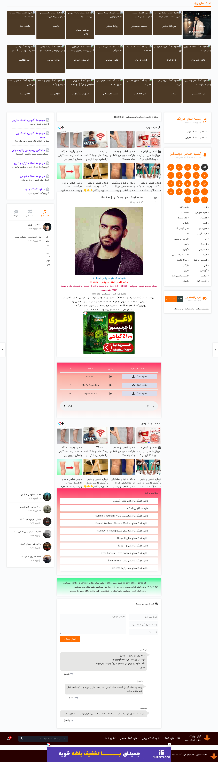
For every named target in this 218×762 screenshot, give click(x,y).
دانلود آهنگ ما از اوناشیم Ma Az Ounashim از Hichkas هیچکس (95, 591)
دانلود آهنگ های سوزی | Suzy (133, 546)
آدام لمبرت (183, 218)
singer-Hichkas (130, 583)
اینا (205, 207)
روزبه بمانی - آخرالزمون (30, 507)
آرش (185, 249)
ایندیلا (204, 244)
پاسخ (67, 674)
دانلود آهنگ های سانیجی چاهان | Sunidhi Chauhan (121, 516)
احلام (185, 223)
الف (204, 167)
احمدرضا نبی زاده (180, 276)
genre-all (142, 583)
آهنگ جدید (152, 286)
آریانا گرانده (182, 260)
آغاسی (203, 276)
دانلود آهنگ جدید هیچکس (84, 587)
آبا (206, 239)
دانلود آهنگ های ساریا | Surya (132, 538)
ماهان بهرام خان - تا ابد (30, 519)
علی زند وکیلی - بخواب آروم (28, 237)
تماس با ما (110, 738)
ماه (174, 298)
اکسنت (184, 212)
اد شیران (203, 249)
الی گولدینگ (182, 228)
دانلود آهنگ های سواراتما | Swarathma (128, 561)
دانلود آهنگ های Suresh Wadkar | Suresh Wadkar (122, 523)
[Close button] (169, 744)
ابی (186, 233)
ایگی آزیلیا (202, 233)
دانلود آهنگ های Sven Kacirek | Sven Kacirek (124, 553)
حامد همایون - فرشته (31, 556)
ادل (205, 265)
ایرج (186, 270)
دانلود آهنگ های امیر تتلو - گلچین (130, 501)
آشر (186, 244)
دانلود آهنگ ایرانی (195, 131)
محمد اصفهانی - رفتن (31, 494)
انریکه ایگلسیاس (180, 255)
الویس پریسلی (181, 239)
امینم (185, 281)
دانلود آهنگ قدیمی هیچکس (134, 591)
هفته (179, 298)
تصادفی (30, 216)
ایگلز (186, 265)
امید (205, 223)
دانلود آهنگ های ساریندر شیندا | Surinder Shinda (122, 531)
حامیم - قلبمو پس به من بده (27, 532)
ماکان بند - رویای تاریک (30, 544)
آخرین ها (44, 216)
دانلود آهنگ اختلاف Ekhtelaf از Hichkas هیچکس (83, 583)
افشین (203, 218)
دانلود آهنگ (141, 377)
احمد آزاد (184, 207)
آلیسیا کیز (202, 281)
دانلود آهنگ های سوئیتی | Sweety (130, 568)
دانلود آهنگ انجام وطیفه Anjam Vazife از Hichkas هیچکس (121, 587)
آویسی (203, 270)
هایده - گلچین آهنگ (137, 508)
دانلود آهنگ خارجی (194, 137)
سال (168, 298)
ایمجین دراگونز (200, 260)
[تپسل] (48, 744)
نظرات (16, 216)
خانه (156, 117)
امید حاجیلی (201, 212)
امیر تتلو (203, 228)
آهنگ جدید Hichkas (113, 583)
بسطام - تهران (34, 224)
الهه (205, 255)
